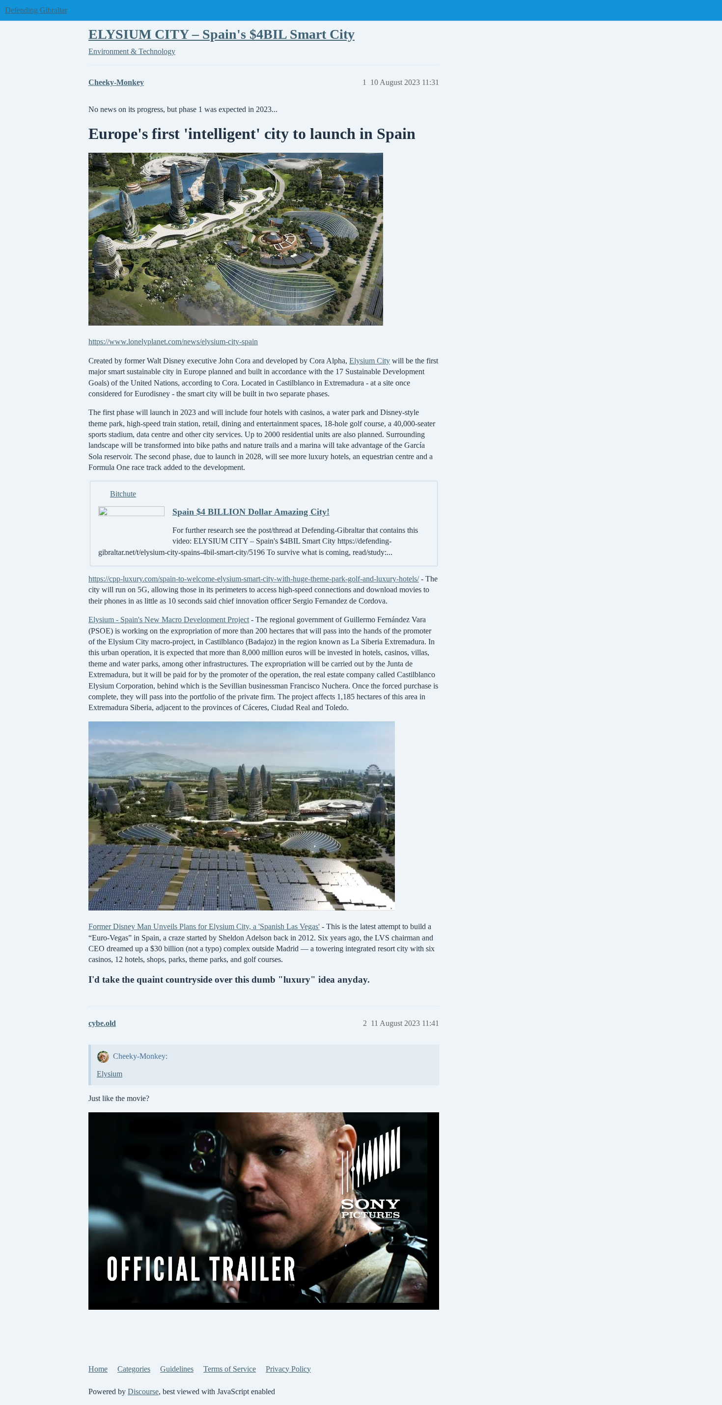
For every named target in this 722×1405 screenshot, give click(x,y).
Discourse (143, 1391)
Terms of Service (229, 1369)
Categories (133, 1369)
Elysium (109, 1074)
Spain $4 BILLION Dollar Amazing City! (251, 512)
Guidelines (177, 1369)
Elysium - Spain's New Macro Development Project (168, 619)
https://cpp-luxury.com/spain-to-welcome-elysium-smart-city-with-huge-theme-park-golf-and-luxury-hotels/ (253, 579)
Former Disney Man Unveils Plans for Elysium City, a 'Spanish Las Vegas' (204, 926)
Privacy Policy (288, 1369)
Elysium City (369, 361)
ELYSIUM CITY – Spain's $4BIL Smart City (221, 34)
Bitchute (123, 494)
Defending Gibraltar (36, 10)
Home (98, 1369)
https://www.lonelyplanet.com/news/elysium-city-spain (173, 341)
